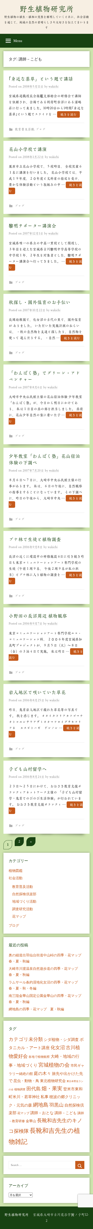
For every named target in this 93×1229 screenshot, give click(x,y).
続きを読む (68, 114)
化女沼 (58, 1047)
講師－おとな (42, 1112)
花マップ (19, 916)
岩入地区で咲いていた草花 (37, 692)
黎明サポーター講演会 (32, 225)
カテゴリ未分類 (26, 1039)
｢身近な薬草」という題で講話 (41, 79)
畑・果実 (52, 1088)
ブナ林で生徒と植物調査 (35, 539)
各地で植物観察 (39, 1057)
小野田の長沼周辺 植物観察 (38, 616)
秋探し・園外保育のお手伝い (40, 302)
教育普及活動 (24, 129)
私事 (44, 1096)
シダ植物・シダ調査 (61, 1039)
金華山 (31, 1120)
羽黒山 (56, 1105)
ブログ (40, 129)
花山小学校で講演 (28, 149)
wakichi (53, 86)
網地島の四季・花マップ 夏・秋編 (36, 1009)
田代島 (33, 1088)
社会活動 (15, 878)
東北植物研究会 (53, 1080)
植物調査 (20, 1089)
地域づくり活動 (24, 901)
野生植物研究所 (46, 9)
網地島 (40, 1104)
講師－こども (66, 1112)
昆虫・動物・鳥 (26, 1080)
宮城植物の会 (54, 1064)
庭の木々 (42, 1073)
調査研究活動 (22, 909)
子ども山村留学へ (28, 769)
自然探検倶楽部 (24, 894)
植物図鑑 (15, 870)
